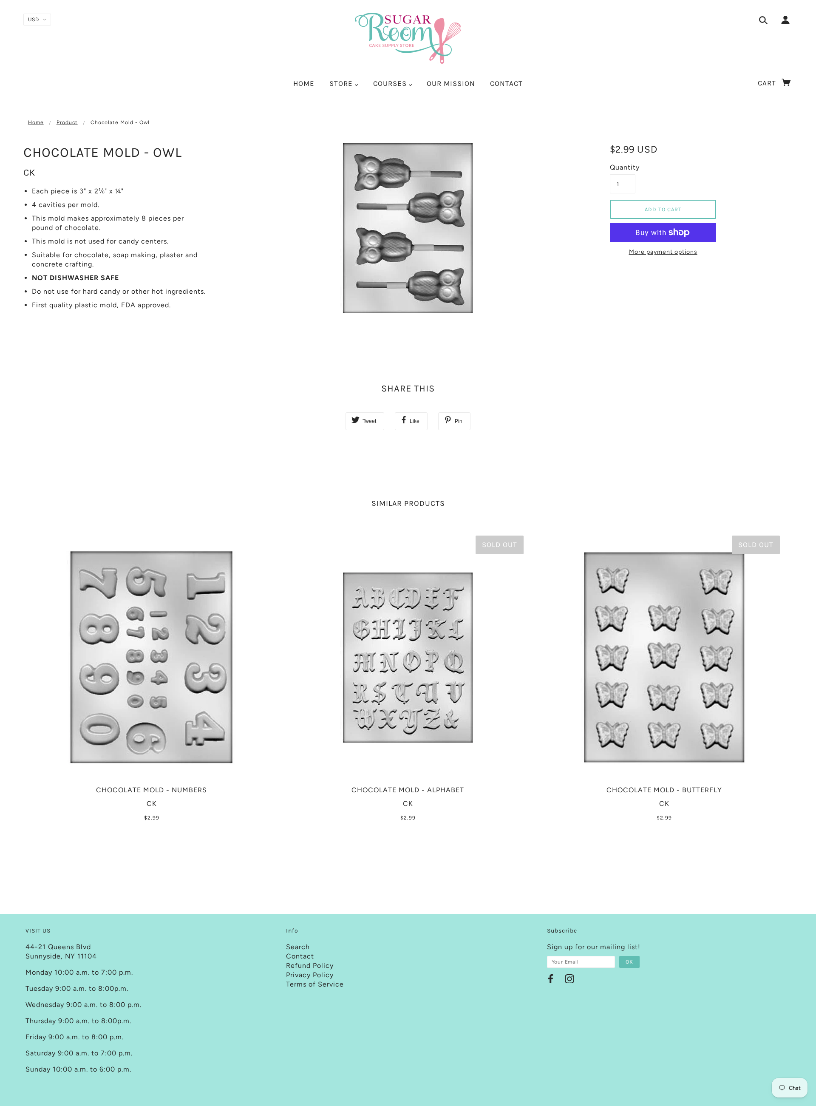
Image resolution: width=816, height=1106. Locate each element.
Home (36, 122)
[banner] (408, 38)
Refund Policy (310, 965)
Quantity (622, 167)
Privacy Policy (310, 975)
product (67, 122)
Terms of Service (315, 984)
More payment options (663, 251)
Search (298, 947)
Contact (300, 956)
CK (29, 172)
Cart (768, 83)
